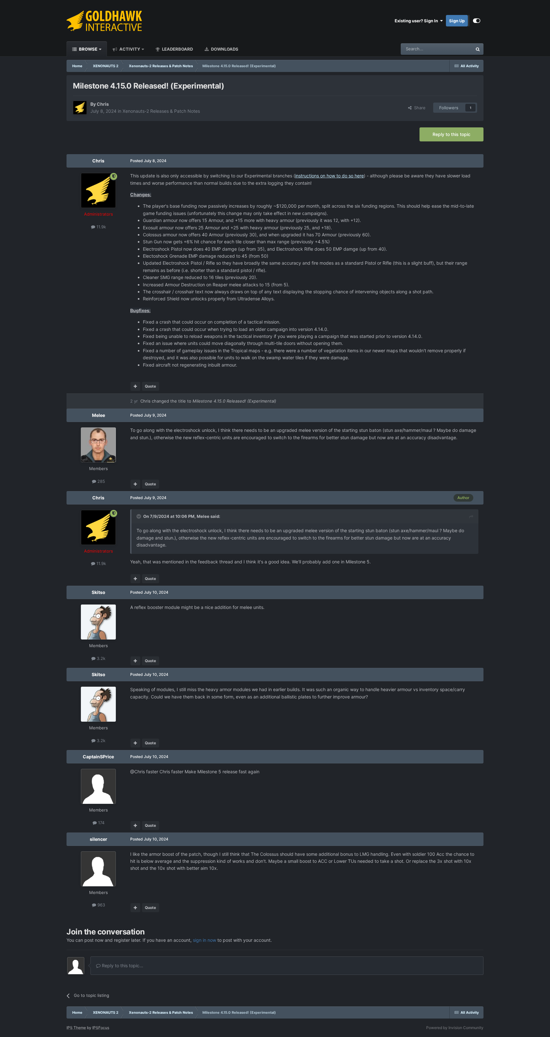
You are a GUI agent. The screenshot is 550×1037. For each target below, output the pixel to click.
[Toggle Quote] (139, 516)
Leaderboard (177, 49)
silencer (98, 839)
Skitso (98, 592)
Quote (150, 386)
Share (419, 107)
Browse (87, 49)
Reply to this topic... (122, 965)
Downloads (224, 49)
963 (100, 904)
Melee (98, 415)
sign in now (204, 940)
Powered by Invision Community (454, 1027)
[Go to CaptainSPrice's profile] (98, 786)
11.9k (100, 226)
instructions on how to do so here (329, 175)
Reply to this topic (451, 134)
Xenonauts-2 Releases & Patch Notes (161, 111)
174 (100, 822)
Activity (129, 49)
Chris (103, 104)
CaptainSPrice (98, 756)
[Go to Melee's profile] (98, 444)
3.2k (100, 658)
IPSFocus (100, 1027)
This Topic (454, 48)
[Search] (477, 49)
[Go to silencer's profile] (98, 868)
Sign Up (457, 20)
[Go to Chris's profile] (80, 108)
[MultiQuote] (135, 386)
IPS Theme (76, 1027)
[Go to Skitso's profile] (98, 622)
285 (100, 481)
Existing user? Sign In (417, 20)
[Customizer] (476, 20)
